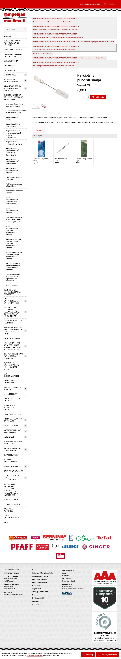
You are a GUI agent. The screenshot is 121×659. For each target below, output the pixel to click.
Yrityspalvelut (36, 589)
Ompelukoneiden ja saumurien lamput (13, 125)
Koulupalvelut (36, 585)
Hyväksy (88, 655)
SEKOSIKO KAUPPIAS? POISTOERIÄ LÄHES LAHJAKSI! (12, 43)
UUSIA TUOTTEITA (11, 61)
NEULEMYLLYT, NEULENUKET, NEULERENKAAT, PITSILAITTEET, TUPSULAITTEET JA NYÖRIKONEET (11, 489)
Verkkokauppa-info (39, 582)
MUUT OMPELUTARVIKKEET (12, 375)
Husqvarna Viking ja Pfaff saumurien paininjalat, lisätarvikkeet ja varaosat (13, 243)
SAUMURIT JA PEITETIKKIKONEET (11, 80)
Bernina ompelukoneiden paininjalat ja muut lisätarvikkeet (12, 200)
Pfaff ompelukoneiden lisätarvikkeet (14, 185)
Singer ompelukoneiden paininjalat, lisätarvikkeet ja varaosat (12, 230)
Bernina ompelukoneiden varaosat (12, 210)
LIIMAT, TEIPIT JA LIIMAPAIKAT (10, 382)
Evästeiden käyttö (38, 598)
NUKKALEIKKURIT (10, 394)
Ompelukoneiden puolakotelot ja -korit (14, 143)
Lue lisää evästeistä (35, 656)
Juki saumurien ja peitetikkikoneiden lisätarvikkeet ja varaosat (13, 266)
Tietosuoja (35, 595)
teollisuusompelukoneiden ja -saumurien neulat (16, 112)
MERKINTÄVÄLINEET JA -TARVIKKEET (13, 322)
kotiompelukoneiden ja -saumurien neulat (14, 105)
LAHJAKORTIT (9, 70)
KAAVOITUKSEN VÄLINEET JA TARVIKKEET (10, 407)
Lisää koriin (98, 97)
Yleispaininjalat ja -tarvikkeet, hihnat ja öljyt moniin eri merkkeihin (13, 277)
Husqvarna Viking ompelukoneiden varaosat (12, 170)
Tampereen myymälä (40, 576)
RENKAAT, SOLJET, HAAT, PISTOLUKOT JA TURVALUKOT (13, 356)
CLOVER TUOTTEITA (12, 504)
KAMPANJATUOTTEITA (13, 50)
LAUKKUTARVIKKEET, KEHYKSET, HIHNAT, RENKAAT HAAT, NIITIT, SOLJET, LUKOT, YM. (13, 346)
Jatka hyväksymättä (107, 655)
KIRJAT (6, 522)
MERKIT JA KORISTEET (13, 466)
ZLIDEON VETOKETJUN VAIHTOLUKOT (13, 443)
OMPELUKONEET (10, 75)
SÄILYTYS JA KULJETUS (13, 471)
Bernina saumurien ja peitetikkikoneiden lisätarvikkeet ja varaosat (14, 255)
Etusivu (8, 36)
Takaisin (38, 130)
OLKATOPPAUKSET (11, 455)
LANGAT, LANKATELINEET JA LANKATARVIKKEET (11, 301)
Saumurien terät (12, 285)
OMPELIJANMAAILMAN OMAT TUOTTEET (13, 55)
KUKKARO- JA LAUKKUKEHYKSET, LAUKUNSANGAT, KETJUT (11, 366)
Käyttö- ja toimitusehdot (40, 592)
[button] (90, 4)
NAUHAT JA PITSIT (11, 426)
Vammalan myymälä (39, 579)
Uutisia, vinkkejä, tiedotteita (42, 573)
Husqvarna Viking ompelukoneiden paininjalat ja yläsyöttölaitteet (12, 152)
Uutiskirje (35, 601)
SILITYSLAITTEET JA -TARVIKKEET (12, 400)
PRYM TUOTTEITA (11, 500)
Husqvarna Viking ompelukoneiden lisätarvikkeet (12, 161)
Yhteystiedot (36, 604)
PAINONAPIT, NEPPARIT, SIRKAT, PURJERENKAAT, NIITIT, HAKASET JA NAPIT (13, 330)
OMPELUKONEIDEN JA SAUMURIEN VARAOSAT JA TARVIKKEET (13, 97)
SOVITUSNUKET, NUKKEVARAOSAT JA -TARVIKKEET (13, 292)
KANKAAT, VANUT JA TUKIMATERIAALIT (12, 449)
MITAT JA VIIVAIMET (12, 338)
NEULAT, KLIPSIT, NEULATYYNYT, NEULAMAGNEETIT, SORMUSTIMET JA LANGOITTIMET (11, 312)
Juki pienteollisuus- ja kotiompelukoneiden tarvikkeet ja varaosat (14, 219)
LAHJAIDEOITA (9, 66)
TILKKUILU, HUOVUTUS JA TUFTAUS (13, 420)
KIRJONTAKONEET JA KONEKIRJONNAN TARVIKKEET (12, 88)
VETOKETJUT (9, 437)
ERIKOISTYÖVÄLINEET (12, 414)
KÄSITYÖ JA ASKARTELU (8, 510)
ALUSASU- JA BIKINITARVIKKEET (11, 461)
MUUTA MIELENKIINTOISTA (11, 517)
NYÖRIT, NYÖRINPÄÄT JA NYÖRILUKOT (12, 431)
